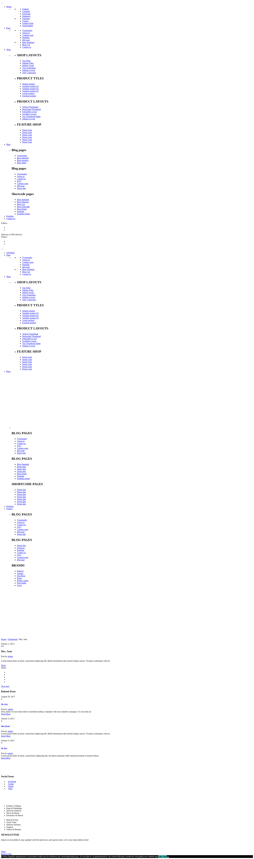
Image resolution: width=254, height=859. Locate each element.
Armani (20, 573)
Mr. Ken (4, 748)
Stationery (26, 16)
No (165, 857)
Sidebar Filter (27, 63)
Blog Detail (22, 209)
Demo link (21, 188)
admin (10, 656)
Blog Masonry (23, 202)
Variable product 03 (30, 91)
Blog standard (23, 158)
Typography (27, 30)
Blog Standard (28, 42)
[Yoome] (35, 427)
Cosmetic (26, 11)
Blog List (26, 45)
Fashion (25, 9)
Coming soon (27, 35)
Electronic (26, 14)
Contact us (26, 47)
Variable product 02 (30, 89)
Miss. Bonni (5, 726)
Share (3, 665)
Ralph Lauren (22, 580)
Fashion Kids (27, 23)
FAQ (19, 181)
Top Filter (26, 61)
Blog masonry (23, 160)
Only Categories (29, 73)
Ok (160, 857)
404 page (26, 40)
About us (26, 33)
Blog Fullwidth (23, 207)
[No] (168, 857)
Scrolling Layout (29, 114)
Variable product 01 (30, 86)
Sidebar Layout (28, 70)
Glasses (25, 21)
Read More (5, 714)
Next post (5, 686)
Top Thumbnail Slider (31, 116)
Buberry (20, 571)
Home (3, 639)
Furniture (26, 18)
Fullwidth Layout (29, 112)
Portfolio (26, 38)
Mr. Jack (4, 704)
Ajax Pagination (29, 68)
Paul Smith (21, 583)
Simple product (28, 84)
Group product (28, 93)
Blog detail (21, 163)
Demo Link (27, 130)
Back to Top (6, 854)
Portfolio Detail (23, 214)
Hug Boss (21, 576)
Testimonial (12, 639)
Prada (19, 578)
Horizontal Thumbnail (31, 109)
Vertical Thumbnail (30, 107)
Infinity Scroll (28, 65)
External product (29, 96)
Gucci (19, 585)
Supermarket (27, 26)
